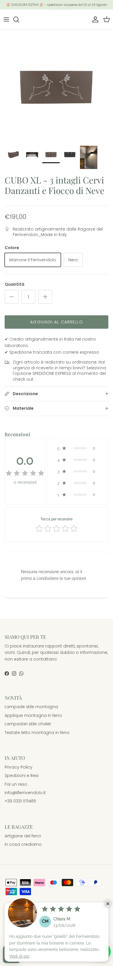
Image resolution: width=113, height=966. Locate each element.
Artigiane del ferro (23, 836)
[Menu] (6, 19)
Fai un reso (16, 784)
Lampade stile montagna (31, 707)
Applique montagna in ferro (33, 715)
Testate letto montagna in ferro (37, 732)
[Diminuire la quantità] (12, 297)
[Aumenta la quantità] (45, 297)
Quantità (14, 284)
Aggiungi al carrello (56, 322)
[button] (77, 448)
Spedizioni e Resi (22, 775)
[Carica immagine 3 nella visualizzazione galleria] (56, 86)
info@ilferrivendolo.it (25, 793)
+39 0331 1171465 (20, 801)
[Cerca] (19, 19)
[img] (25, 473)
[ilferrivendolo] (56, 19)
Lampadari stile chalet (28, 724)
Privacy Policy (18, 767)
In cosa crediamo (23, 844)
